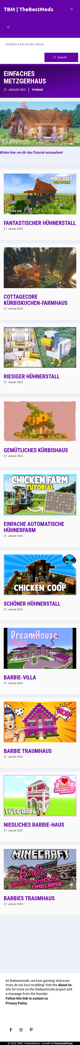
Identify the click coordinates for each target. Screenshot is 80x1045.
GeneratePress (64, 1043)
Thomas (37, 89)
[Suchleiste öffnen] (72, 9)
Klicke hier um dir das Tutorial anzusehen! (31, 152)
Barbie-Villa (20, 677)
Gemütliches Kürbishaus (36, 450)
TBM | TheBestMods (28, 9)
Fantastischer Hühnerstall (40, 223)
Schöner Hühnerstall (32, 603)
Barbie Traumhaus (28, 751)
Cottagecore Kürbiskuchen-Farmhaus (36, 300)
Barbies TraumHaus (29, 898)
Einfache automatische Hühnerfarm (34, 527)
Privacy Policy (16, 1003)
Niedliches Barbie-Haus (34, 825)
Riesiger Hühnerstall (32, 376)
